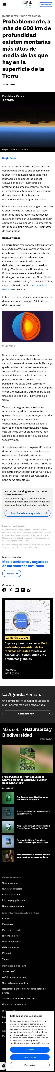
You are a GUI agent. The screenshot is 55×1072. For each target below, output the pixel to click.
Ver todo (46, 739)
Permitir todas (30, 1057)
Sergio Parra (9, 158)
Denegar (30, 1050)
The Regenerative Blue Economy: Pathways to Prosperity (32, 798)
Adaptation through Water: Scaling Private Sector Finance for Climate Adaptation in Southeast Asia (33, 828)
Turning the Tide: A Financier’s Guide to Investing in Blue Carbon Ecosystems (32, 842)
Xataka (8, 100)
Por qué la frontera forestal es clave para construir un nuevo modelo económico (33, 857)
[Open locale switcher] (3, 1066)
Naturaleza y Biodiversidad (21, 16)
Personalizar (30, 1065)
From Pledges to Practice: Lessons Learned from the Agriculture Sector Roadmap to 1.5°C (24, 779)
